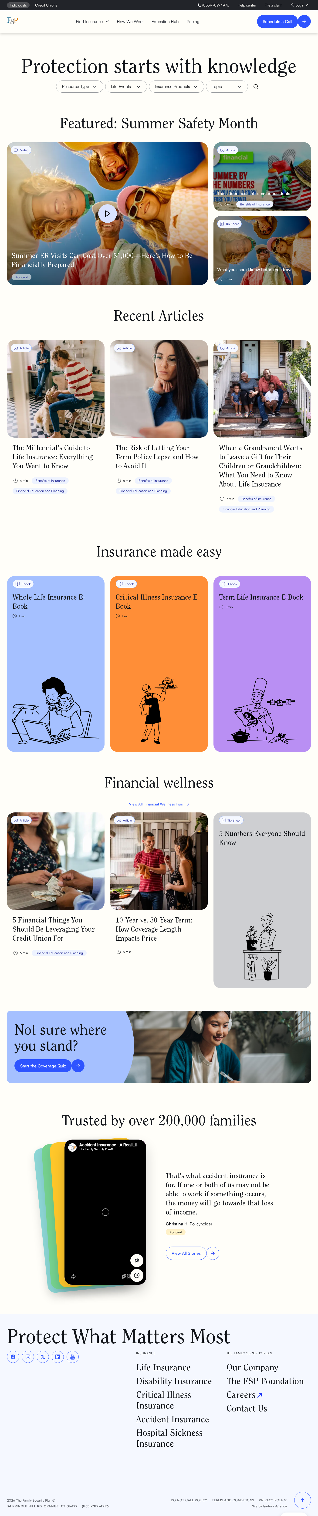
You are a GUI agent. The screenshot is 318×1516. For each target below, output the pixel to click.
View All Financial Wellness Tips (156, 804)
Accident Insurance (172, 1419)
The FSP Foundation (265, 1380)
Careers (241, 1394)
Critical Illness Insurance (163, 1400)
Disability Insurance (174, 1380)
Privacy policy (273, 1500)
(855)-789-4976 (95, 1506)
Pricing (193, 21)
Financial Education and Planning (40, 491)
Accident (21, 277)
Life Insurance (163, 1367)
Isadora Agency (275, 1506)
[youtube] (73, 1357)
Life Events (121, 86)
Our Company (252, 1367)
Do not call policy (189, 1500)
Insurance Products (172, 86)
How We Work (130, 21)
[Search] (256, 86)
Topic (217, 86)
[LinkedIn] (58, 1357)
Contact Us (247, 1408)
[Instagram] (28, 1357)
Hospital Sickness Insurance (169, 1438)
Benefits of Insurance (50, 481)
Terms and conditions (233, 1500)
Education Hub (165, 21)
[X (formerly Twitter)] (43, 1357)
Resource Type (75, 86)
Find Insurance (89, 21)
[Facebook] (13, 1357)
